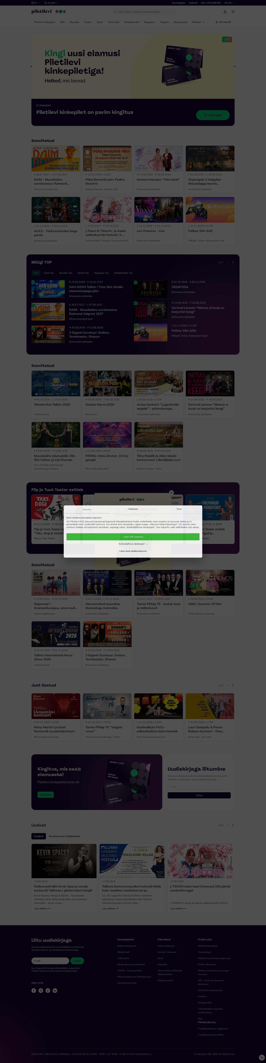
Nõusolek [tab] (87, 509)
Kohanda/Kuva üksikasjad (131, 543)
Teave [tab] (179, 509)
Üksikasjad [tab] (133, 509)
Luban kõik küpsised (133, 536)
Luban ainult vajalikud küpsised (133, 551)
